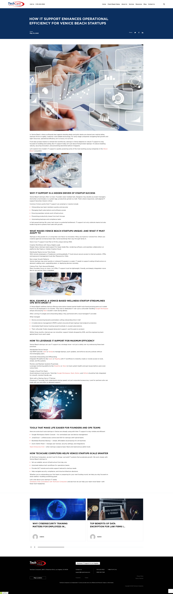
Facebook (78, 577)
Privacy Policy (140, 576)
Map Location (38, 577)
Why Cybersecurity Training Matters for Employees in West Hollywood (50, 527)
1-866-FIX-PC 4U (112, 569)
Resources (139, 4)
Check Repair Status (114, 4)
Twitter (86, 577)
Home (104, 4)
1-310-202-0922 (40, 4)
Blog (145, 4)
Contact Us (151, 4)
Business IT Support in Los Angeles (87, 563)
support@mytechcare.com (83, 572)
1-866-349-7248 (100, 572)
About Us (124, 4)
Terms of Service (139, 578)
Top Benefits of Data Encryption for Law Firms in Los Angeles (107, 527)
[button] (31, 547)
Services (131, 4)
